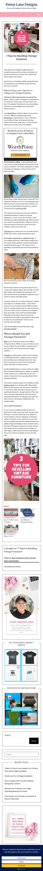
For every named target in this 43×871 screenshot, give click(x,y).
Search (8, 735)
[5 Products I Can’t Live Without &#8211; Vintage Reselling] (27, 513)
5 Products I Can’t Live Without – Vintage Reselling (26, 520)
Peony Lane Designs (21, 5)
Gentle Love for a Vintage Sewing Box (18, 776)
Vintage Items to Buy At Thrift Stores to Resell (11, 520)
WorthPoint (12, 113)
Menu (38, 14)
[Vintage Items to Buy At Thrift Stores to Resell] (11, 513)
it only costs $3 (21, 208)
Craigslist (7, 355)
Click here (7, 231)
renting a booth (9, 385)
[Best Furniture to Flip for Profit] (11, 529)
